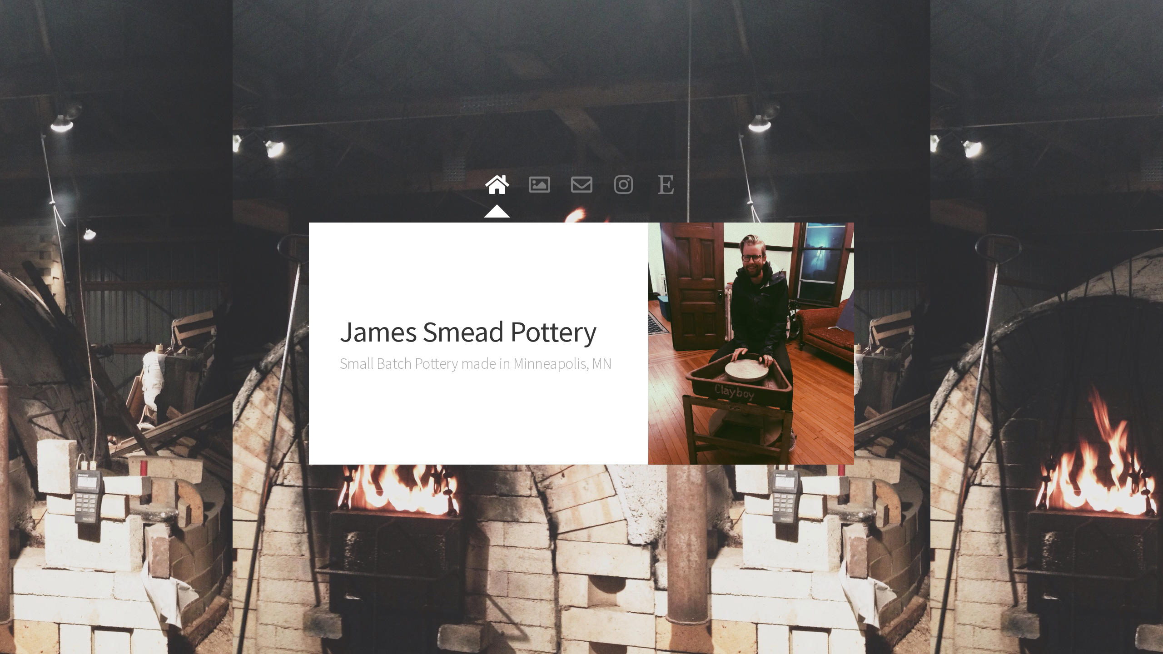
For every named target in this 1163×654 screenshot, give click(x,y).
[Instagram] (624, 184)
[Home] (497, 184)
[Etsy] (666, 184)
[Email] (581, 184)
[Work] (539, 184)
